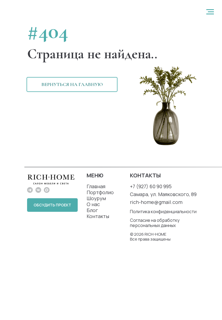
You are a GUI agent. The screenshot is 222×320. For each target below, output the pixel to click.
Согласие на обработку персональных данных (154, 222)
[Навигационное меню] (210, 12)
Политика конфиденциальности (163, 212)
